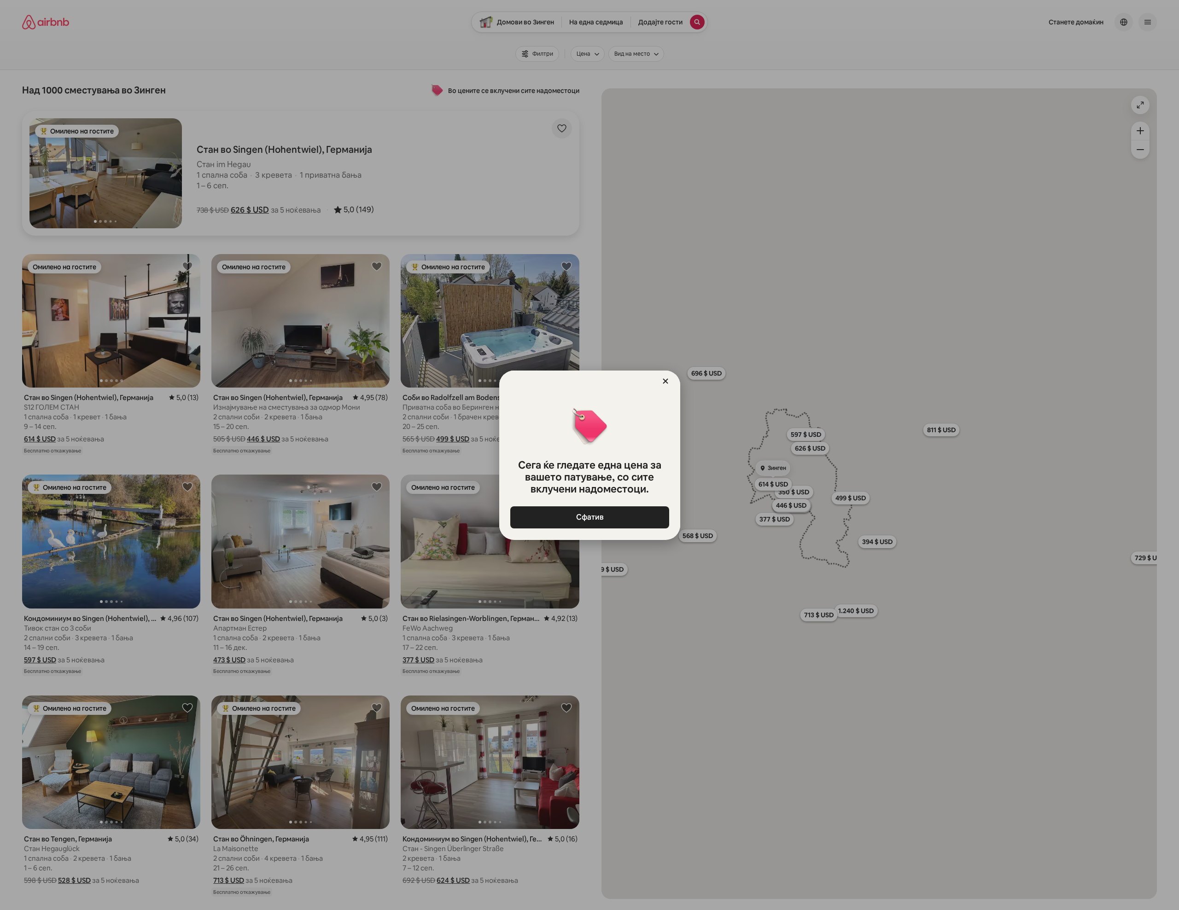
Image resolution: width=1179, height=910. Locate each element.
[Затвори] (665, 381)
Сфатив (589, 517)
